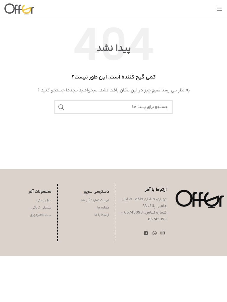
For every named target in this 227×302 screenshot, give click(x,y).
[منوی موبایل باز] (220, 9)
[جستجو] (61, 107)
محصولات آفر (40, 191)
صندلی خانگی (41, 208)
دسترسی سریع (96, 191)
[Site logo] (19, 9)
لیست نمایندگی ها (95, 200)
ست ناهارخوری (40, 215)
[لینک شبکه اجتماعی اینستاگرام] (162, 233)
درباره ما (103, 208)
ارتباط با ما (101, 215)
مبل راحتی (43, 200)
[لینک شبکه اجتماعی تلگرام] (146, 233)
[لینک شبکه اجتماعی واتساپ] (154, 233)
